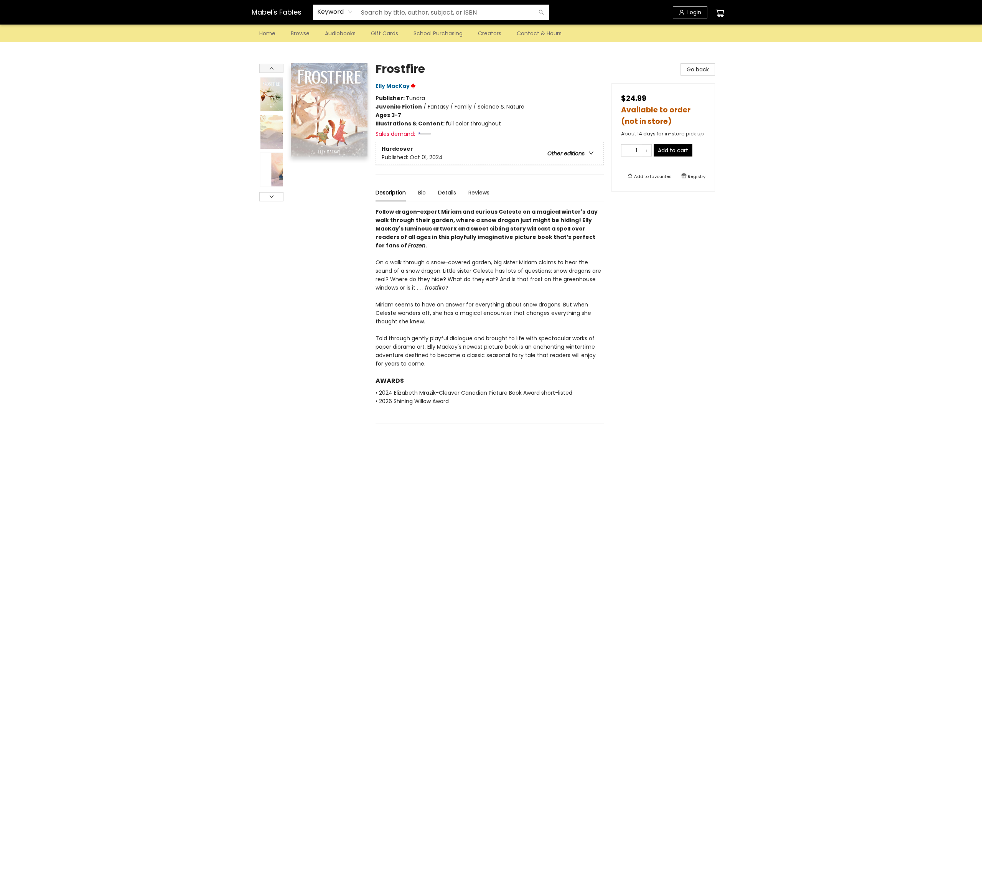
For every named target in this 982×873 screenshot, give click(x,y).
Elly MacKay (393, 86)
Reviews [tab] (478, 192)
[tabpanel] (490, 315)
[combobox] (335, 12)
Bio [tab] (422, 192)
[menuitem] (267, 33)
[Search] (541, 12)
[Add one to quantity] (646, 150)
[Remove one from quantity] (626, 150)
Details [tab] (447, 192)
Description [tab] (391, 192)
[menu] (491, 33)
